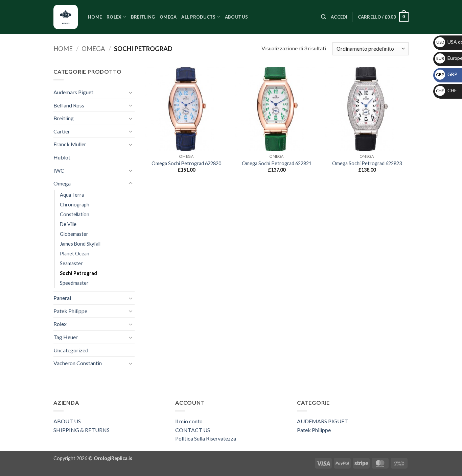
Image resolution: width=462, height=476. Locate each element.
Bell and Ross (68, 105)
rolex (114, 17)
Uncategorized (70, 350)
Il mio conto (189, 421)
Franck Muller (69, 144)
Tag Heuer (65, 337)
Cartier (61, 131)
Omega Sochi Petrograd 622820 (186, 163)
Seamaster (71, 263)
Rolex (60, 324)
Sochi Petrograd (78, 273)
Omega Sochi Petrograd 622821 (276, 163)
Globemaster (74, 234)
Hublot (61, 157)
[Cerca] (323, 16)
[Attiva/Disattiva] (130, 92)
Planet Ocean (74, 253)
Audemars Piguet (73, 92)
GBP (446, 74)
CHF (446, 90)
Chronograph (74, 204)
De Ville (68, 224)
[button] (339, 17)
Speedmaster (74, 283)
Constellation (74, 214)
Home (95, 17)
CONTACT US (192, 430)
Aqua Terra (72, 195)
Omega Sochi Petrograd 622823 (367, 163)
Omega (168, 17)
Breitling (143, 17)
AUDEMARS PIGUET (322, 421)
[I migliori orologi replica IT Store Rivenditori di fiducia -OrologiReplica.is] (65, 17)
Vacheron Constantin (77, 363)
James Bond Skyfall (80, 244)
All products (198, 17)
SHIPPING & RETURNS (81, 430)
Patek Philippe (70, 311)
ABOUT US (67, 421)
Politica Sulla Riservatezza (205, 438)
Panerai (62, 298)
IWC (58, 170)
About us (236, 17)
